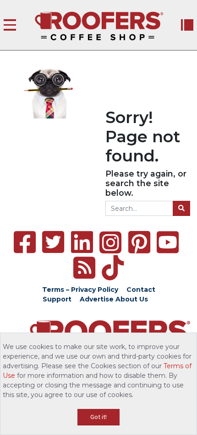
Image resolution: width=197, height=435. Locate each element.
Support (57, 299)
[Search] (181, 208)
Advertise (97, 299)
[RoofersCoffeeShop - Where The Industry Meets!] (99, 26)
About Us (131, 299)
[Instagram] (110, 242)
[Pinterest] (139, 242)
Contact (140, 289)
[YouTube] (168, 242)
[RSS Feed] (84, 267)
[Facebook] (25, 242)
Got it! (98, 417)
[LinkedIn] (82, 242)
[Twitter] (53, 242)
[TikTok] (113, 267)
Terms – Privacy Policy (80, 289)
